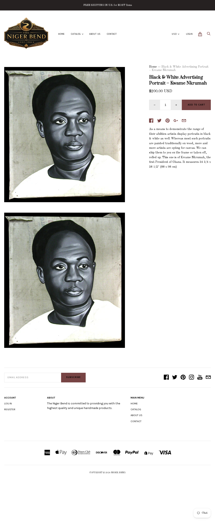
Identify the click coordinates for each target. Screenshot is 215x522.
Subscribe (73, 377)
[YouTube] (199, 378)
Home (61, 34)
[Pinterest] (183, 378)
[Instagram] (191, 378)
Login (189, 34)
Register (9, 409)
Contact (112, 34)
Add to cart (196, 104)
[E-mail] (208, 378)
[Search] (209, 35)
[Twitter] (174, 378)
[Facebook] (166, 378)
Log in (8, 403)
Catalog (76, 34)
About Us (95, 34)
